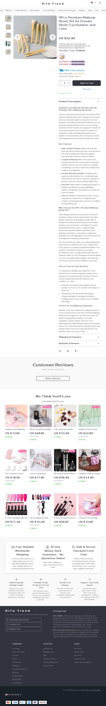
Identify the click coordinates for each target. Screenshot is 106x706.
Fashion (9, 10)
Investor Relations (19, 669)
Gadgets (82, 10)
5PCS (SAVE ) (65, 64)
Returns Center (49, 659)
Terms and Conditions (83, 662)
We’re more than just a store (64, 630)
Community (16, 683)
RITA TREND (58, 616)
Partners (15, 672)
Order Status (48, 666)
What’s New (79, 652)
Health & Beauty (21, 10)
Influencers (17, 662)
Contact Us (47, 648)
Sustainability (17, 676)
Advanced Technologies (67, 10)
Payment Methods (50, 662)
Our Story (16, 648)
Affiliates (15, 666)
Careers (15, 655)
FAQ (45, 655)
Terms (83, 690)
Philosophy (16, 679)
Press (14, 659)
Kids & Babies (35, 10)
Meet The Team (18, 652)
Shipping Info (48, 652)
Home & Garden (49, 10)
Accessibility (96, 690)
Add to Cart (86, 83)
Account (77, 655)
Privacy (88, 690)
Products (78, 648)
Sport (90, 10)
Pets (97, 10)
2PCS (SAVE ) (65, 62)
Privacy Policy (79, 659)
